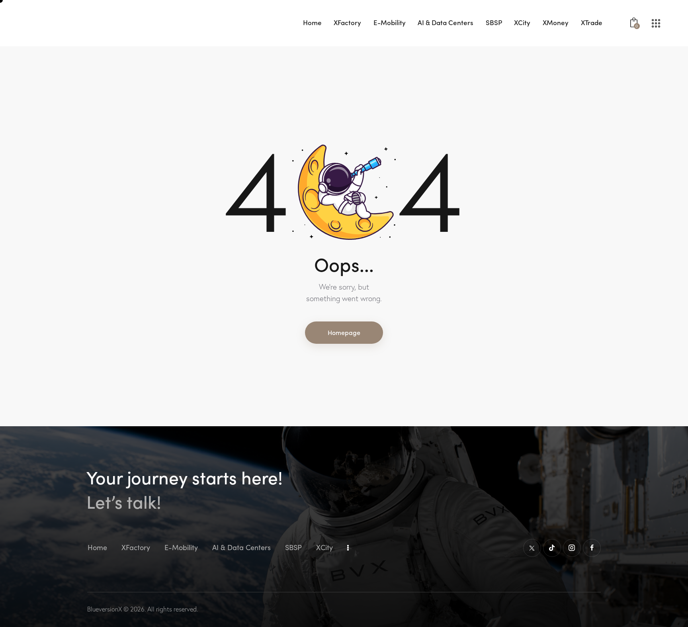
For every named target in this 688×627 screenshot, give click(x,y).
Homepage (344, 332)
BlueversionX (104, 609)
